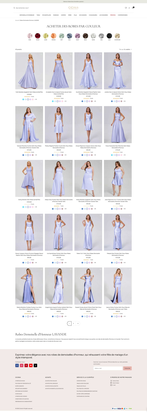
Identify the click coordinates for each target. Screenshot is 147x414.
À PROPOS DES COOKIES (21, 396)
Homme (63, 15)
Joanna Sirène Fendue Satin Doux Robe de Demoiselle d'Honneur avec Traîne (117, 308)
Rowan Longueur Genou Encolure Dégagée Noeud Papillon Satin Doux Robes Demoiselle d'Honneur (29, 254)
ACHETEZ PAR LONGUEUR (51, 383)
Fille (75, 15)
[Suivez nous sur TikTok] (35, 365)
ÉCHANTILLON (46, 15)
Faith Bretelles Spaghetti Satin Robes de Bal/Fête (29, 92)
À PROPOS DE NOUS (20, 380)
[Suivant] (78, 323)
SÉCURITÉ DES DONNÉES (21, 388)
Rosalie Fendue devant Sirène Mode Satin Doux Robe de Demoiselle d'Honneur (88, 308)
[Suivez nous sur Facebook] (17, 365)
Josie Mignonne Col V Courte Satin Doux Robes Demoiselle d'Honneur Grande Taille (118, 200)
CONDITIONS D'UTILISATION (22, 398)
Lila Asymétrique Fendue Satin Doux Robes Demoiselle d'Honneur (59, 254)
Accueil (17, 20)
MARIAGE (56, 15)
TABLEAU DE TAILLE (81, 386)
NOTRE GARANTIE (19, 386)
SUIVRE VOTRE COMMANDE (83, 393)
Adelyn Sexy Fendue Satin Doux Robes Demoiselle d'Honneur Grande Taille (59, 200)
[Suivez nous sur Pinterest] (26, 365)
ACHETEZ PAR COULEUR (51, 380)
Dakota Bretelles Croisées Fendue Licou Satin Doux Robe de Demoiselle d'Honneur (29, 308)
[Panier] (132, 8)
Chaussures (93, 15)
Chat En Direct (116, 383)
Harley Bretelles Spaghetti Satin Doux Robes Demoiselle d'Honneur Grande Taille (88, 200)
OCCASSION (83, 15)
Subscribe (127, 368)
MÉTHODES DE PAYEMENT (21, 391)
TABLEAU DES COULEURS (83, 383)
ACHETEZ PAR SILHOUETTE (51, 386)
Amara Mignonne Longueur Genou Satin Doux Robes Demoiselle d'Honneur (88, 146)
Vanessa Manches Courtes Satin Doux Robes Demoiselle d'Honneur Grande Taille (29, 146)
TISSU (38, 15)
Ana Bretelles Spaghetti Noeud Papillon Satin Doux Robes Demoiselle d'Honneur (88, 93)
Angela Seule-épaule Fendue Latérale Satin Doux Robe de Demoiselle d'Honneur (58, 308)
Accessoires (104, 15)
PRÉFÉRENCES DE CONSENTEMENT (23, 401)
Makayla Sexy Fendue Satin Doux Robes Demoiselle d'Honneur (118, 254)
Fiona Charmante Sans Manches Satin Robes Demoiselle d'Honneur (118, 146)
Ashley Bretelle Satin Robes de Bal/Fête (29, 199)
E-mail (114, 385)
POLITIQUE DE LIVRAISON (83, 388)
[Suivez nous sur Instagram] (21, 365)
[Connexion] (129, 8)
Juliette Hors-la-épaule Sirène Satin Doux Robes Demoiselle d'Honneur (118, 93)
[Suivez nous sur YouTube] (31, 365)
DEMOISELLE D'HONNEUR (27, 15)
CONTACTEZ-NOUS (81, 380)
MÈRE (69, 15)
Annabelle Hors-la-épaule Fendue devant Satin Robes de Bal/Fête (59, 93)
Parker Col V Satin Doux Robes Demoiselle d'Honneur (88, 254)
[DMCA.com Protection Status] (130, 408)
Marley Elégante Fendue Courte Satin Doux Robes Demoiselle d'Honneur (58, 146)
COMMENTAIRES (122, 15)
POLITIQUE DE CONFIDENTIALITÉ (23, 383)
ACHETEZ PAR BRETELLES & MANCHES (54, 388)
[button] (30, 37)
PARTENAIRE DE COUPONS (83, 396)
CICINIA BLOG (18, 393)
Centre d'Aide (116, 380)
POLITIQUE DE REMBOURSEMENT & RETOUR (87, 391)
